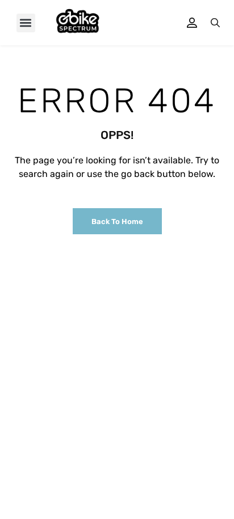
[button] (25, 23)
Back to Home (117, 221)
